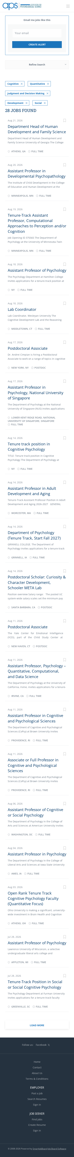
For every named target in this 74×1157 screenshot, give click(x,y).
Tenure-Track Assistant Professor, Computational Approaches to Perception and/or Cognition (37, 223)
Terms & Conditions (37, 1078)
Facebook (41, 1044)
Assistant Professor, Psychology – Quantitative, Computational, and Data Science (37, 671)
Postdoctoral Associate (27, 348)
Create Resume (37, 1124)
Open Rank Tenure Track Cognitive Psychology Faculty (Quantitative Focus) (33, 898)
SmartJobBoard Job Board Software (49, 1148)
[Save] (64, 121)
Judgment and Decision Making (25, 93)
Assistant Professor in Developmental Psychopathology (36, 173)
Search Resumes (37, 1099)
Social (38, 103)
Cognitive (13, 83)
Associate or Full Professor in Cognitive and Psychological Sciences (33, 765)
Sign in (37, 1104)
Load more (37, 1025)
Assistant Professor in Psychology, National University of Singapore (35, 392)
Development (15, 103)
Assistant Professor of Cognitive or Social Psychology (35, 812)
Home (37, 1061)
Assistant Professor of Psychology (37, 270)
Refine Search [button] (37, 64)
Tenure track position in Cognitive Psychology (29, 446)
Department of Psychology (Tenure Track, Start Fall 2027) (34, 535)
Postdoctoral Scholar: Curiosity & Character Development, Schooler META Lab (37, 582)
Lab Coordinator (22, 309)
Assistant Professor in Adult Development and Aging (32, 491)
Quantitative (37, 83)
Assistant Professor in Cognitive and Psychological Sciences (35, 718)
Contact (37, 1067)
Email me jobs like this (37, 20)
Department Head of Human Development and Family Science (37, 129)
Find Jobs (37, 1119)
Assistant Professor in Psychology (37, 853)
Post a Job (37, 1093)
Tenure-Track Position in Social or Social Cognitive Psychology (35, 984)
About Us (37, 1073)
